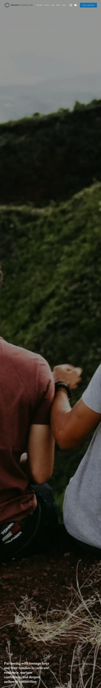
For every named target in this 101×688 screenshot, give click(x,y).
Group (53, 5)
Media (58, 5)
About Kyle (39, 5)
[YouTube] (75, 5)
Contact (64, 5)
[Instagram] (71, 5)
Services (46, 5)
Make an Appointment (88, 5)
